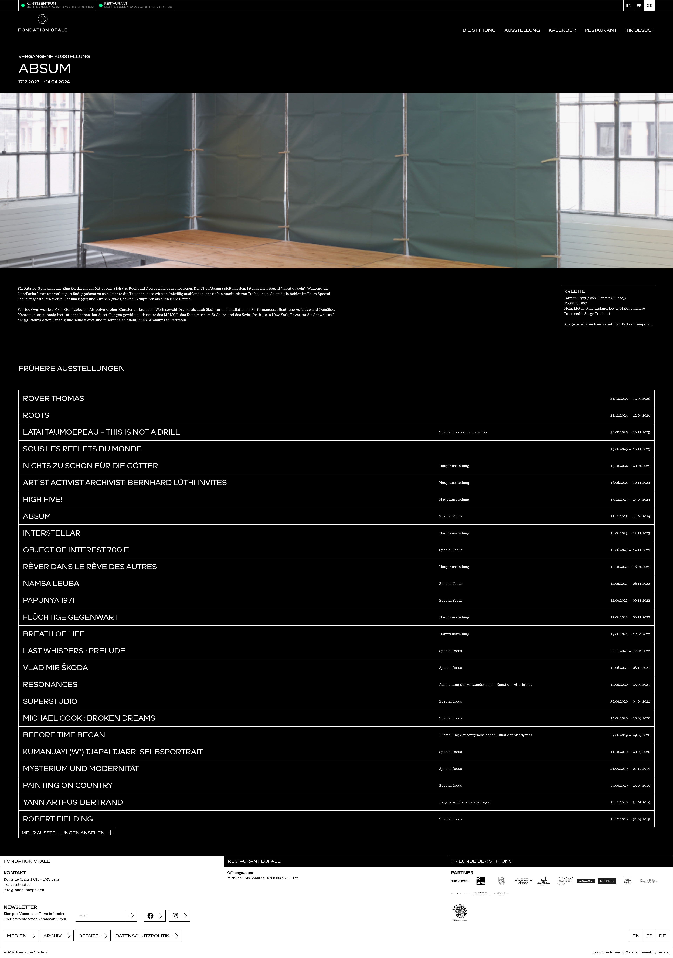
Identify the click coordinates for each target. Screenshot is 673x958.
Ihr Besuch (640, 30)
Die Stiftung (479, 30)
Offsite (88, 935)
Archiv (52, 935)
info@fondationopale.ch (24, 890)
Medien (17, 935)
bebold (663, 952)
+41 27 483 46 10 (17, 884)
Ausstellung (522, 30)
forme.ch (617, 952)
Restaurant (601, 30)
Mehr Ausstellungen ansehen (63, 832)
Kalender (562, 30)
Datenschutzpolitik (142, 935)
